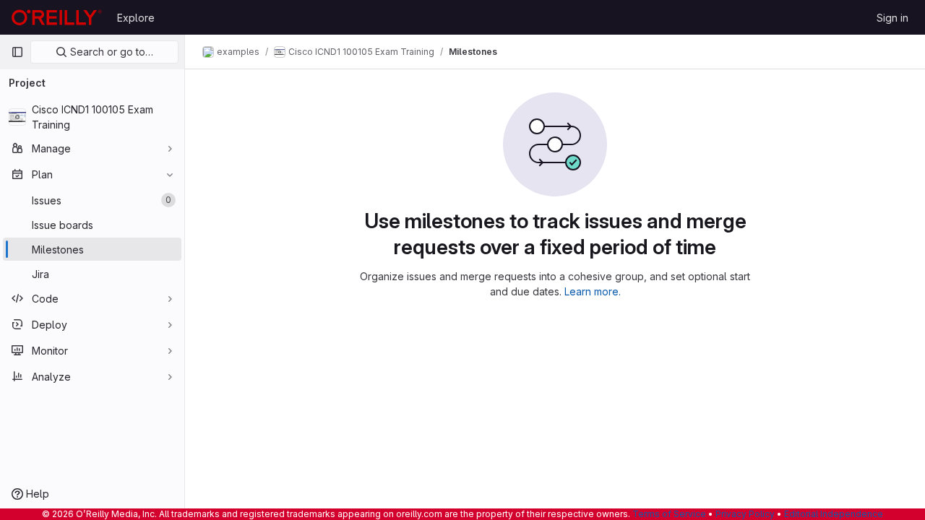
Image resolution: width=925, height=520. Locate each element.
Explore (136, 18)
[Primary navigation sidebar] (17, 52)
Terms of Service (669, 513)
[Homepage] (57, 17)
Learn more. (592, 291)
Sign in (892, 18)
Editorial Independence (833, 513)
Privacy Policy (745, 513)
